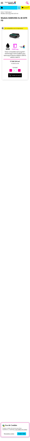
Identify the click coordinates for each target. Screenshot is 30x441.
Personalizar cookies (9, 433)
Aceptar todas (21, 433)
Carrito (26, 7)
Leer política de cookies (21, 429)
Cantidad (15, 67)
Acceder (19, 8)
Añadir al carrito (16, 75)
